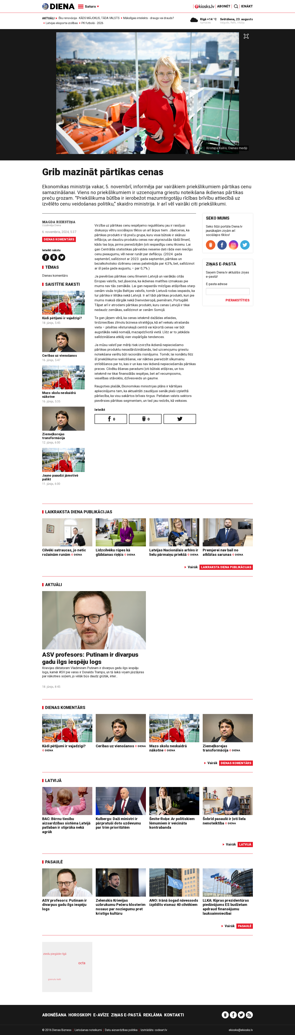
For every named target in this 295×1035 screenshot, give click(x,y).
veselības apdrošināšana (64, 970)
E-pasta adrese (216, 284)
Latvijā (53, 780)
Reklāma (152, 1015)
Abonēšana (54, 1015)
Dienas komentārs (59, 239)
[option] (147, 96)
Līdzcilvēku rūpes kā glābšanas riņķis (115, 552)
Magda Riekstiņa (58, 222)
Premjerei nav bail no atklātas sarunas (223, 552)
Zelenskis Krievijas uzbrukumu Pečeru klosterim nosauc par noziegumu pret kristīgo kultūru (120, 906)
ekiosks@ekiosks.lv (241, 1030)
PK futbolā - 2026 (92, 23)
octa (81, 963)
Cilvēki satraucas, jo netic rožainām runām (64, 552)
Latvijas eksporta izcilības (62, 23)
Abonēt (223, 6)
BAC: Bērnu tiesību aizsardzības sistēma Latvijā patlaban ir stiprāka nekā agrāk (66, 825)
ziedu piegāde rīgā (54, 953)
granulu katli (54, 979)
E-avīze (101, 1015)
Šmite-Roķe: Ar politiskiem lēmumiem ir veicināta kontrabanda (172, 823)
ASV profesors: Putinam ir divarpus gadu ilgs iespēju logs (90, 658)
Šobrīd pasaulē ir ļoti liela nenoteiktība (224, 821)
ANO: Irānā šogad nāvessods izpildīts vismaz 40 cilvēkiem (173, 902)
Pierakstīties (237, 300)
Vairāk (193, 567)
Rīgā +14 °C (208, 19)
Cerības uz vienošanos (59, 355)
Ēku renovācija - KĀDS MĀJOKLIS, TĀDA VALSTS (89, 18)
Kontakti (174, 1015)
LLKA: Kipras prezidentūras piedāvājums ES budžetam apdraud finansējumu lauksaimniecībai (226, 906)
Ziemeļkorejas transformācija (53, 436)
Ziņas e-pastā (126, 1015)
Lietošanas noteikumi (88, 1030)
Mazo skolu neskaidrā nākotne (168, 748)
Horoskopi (79, 1015)
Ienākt (247, 6)
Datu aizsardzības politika (121, 1030)
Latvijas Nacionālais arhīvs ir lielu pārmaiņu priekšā (173, 552)
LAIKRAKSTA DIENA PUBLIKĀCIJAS (78, 511)
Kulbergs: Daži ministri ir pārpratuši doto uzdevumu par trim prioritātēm (118, 823)
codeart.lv (161, 1030)
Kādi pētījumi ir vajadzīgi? (62, 318)
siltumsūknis (77, 982)
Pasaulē (54, 862)
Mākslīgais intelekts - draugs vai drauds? (148, 18)
